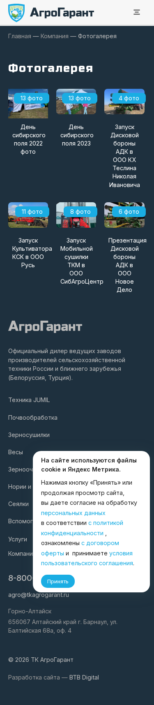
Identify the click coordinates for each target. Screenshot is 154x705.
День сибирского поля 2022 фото (29, 139)
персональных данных (73, 512)
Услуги (17, 539)
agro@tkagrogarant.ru (38, 594)
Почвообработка (32, 417)
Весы (15, 451)
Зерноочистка (28, 469)
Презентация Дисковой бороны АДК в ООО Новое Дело (126, 265)
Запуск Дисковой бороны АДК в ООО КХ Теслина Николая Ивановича (124, 155)
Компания (22, 553)
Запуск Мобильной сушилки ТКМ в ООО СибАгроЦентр (78, 261)
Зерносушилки (29, 434)
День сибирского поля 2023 (77, 135)
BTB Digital (84, 677)
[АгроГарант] (51, 13)
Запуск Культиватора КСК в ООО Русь (30, 252)
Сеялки (18, 503)
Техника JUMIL (29, 399)
